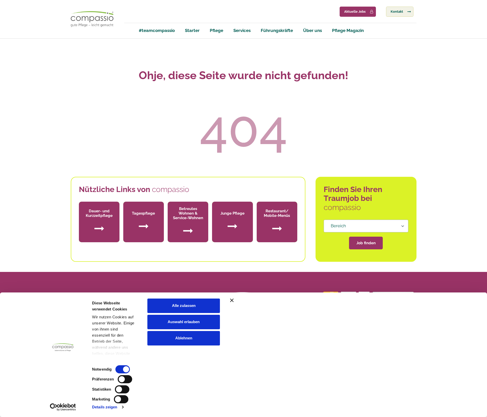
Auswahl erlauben (184, 322)
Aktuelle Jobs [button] (355, 11)
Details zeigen (104, 407)
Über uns (312, 30)
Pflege (216, 30)
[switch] (125, 379)
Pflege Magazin (348, 30)
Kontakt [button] (397, 11)
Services (242, 30)
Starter (192, 30)
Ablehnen (183, 338)
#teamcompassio (157, 30)
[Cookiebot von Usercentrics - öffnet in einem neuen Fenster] (63, 407)
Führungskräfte (277, 30)
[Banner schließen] (338, 300)
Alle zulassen (184, 305)
